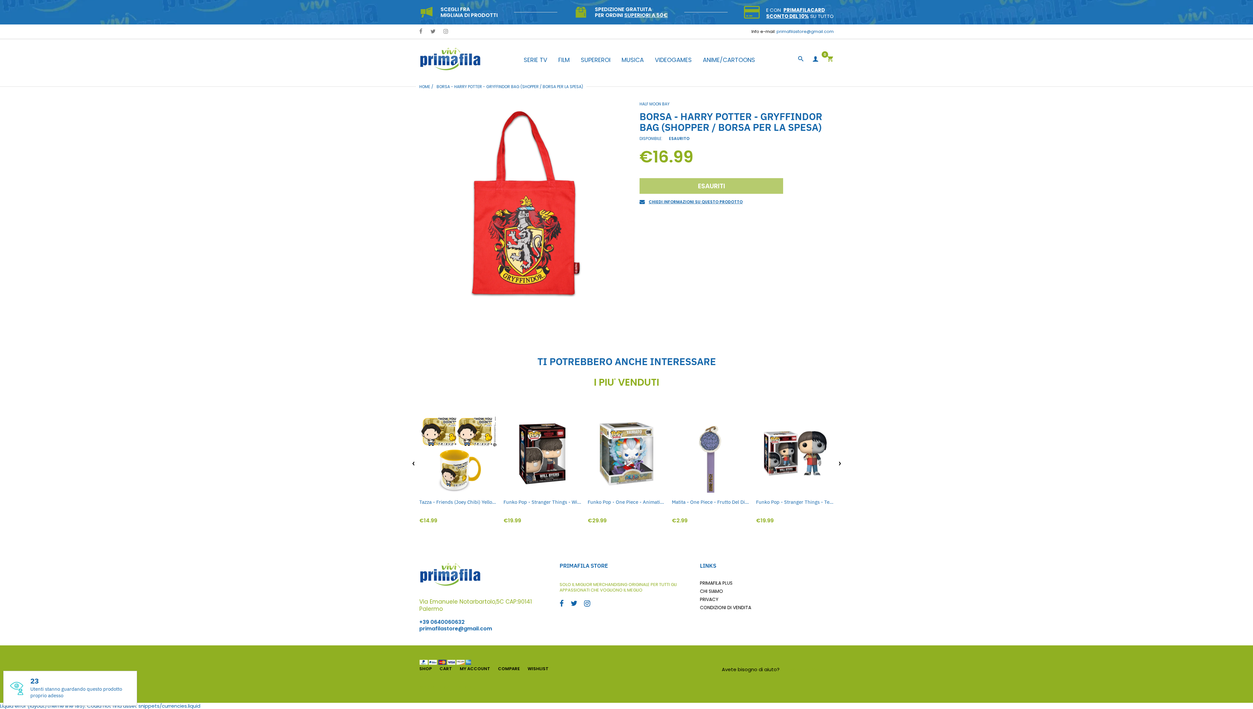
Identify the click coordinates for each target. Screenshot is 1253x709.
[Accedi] (815, 59)
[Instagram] (445, 32)
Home (424, 86)
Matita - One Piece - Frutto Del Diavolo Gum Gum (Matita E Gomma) (711, 502)
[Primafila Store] (450, 58)
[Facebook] (421, 32)
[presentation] (413, 464)
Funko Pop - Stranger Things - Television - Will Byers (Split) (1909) (795, 502)
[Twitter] (433, 32)
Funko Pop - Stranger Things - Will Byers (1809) (542, 502)
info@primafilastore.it (807, 669)
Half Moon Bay (655, 104)
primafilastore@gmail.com (805, 31)
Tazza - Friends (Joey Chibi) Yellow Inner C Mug (458, 502)
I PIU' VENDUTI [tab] (626, 382)
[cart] (830, 59)
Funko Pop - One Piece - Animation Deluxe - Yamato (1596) (626, 502)
